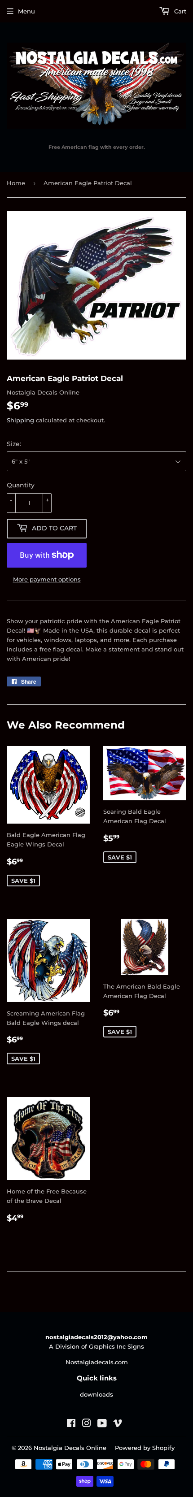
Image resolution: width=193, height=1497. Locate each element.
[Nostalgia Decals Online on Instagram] (86, 1424)
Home (16, 183)
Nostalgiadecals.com (97, 1362)
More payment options (47, 579)
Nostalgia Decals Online (70, 1447)
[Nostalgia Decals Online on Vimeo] (117, 1424)
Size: (14, 444)
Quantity (21, 485)
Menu (26, 11)
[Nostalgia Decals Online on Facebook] (71, 1424)
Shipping (20, 420)
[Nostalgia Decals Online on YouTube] (102, 1424)
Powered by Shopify (145, 1447)
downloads (96, 1394)
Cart (179, 11)
